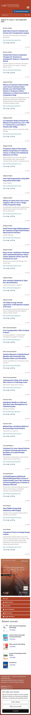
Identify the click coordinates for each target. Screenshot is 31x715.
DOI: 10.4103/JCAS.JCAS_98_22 (11, 365)
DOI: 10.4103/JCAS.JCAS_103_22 (12, 134)
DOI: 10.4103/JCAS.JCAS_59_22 (11, 315)
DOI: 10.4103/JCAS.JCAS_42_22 (11, 411)
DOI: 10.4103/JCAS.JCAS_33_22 (11, 238)
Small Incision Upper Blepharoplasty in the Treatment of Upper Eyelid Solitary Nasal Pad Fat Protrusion (16, 230)
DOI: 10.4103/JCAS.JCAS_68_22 (11, 461)
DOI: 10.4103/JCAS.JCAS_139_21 (12, 387)
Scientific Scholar (12, 680)
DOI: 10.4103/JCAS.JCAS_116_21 (12, 265)
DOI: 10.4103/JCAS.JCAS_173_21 (12, 547)
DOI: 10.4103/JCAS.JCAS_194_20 (12, 517)
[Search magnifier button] (28, 15)
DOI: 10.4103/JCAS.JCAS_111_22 (12, 164)
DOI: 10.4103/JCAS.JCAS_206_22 (12, 70)
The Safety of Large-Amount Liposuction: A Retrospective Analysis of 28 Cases (16, 305)
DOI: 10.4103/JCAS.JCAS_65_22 (11, 106)
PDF (12, 43)
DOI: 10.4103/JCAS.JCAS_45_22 (11, 339)
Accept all (15, 711)
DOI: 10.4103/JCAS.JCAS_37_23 (11, 40)
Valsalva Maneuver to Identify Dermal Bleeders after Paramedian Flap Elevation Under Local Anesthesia (16, 356)
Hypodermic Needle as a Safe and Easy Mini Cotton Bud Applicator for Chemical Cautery (15, 404)
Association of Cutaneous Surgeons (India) (12, 682)
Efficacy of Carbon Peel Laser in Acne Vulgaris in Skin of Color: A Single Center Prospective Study (16, 203)
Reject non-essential (15, 706)
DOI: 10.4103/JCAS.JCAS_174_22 (12, 186)
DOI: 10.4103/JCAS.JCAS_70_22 (11, 493)
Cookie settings (15, 702)
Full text (5, 43)
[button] (28, 7)
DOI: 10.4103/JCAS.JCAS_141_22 (12, 213)
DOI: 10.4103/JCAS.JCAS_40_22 (11, 288)
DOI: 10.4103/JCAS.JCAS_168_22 (12, 433)
